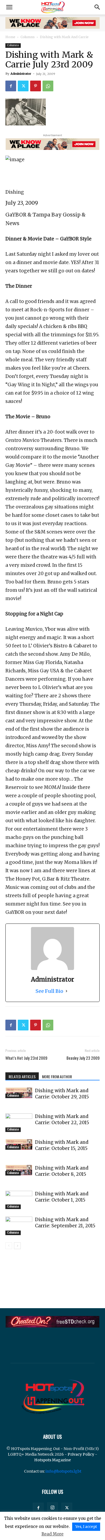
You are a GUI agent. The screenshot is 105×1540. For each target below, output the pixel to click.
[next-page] (17, 1245)
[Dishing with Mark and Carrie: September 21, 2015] (18, 1226)
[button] (9, 7)
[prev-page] (8, 1245)
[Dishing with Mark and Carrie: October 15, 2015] (18, 1144)
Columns (27, 37)
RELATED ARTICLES (22, 1076)
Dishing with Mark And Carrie (64, 37)
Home (10, 37)
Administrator (20, 73)
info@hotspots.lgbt (63, 1471)
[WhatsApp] (48, 86)
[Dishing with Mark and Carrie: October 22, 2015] (18, 1122)
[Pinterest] (35, 86)
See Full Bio (49, 991)
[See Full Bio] (66, 991)
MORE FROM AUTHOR (57, 1076)
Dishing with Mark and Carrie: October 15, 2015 (61, 1145)
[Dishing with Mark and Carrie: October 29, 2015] (18, 1093)
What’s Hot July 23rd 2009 (26, 1058)
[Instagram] (52, 1507)
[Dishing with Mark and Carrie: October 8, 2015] (18, 1170)
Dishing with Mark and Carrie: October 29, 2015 (62, 1094)
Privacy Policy (81, 1454)
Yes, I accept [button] (86, 1526)
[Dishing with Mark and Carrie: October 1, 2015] (18, 1200)
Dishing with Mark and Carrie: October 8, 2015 (61, 1171)
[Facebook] (10, 86)
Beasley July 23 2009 (83, 1058)
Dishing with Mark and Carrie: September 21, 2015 (65, 1223)
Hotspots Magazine (52, 1460)
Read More (52, 1534)
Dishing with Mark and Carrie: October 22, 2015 (62, 1119)
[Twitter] (23, 86)
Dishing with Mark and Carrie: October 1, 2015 (61, 1197)
